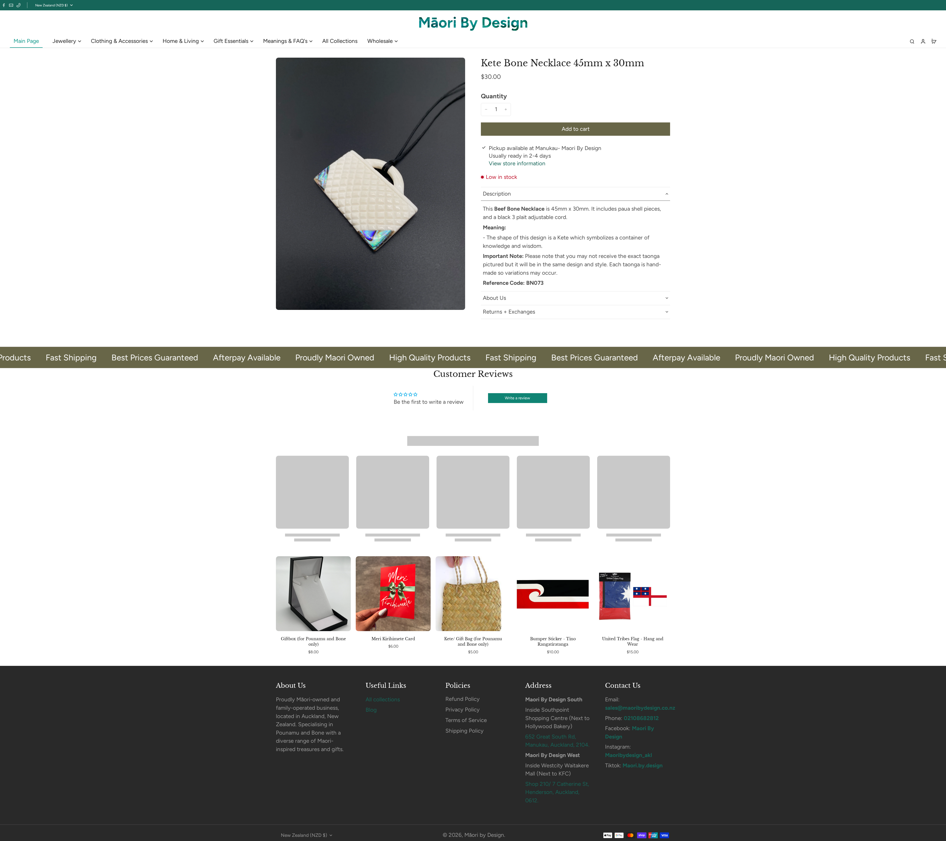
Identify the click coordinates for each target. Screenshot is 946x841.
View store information (517, 163)
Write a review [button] (517, 398)
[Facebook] (3, 5)
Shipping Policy (464, 730)
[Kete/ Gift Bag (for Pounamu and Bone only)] (473, 593)
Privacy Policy (462, 709)
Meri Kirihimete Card (393, 638)
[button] (575, 129)
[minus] (486, 109)
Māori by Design (484, 835)
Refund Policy (462, 699)
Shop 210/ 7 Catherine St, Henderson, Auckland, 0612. (557, 792)
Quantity (494, 96)
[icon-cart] (933, 41)
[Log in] (922, 41)
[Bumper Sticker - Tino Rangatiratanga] (552, 593)
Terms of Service (466, 720)
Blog (371, 709)
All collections (383, 699)
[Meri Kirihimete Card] (393, 593)
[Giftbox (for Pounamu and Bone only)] (313, 593)
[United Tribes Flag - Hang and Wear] (632, 593)
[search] (912, 41)
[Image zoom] (370, 184)
